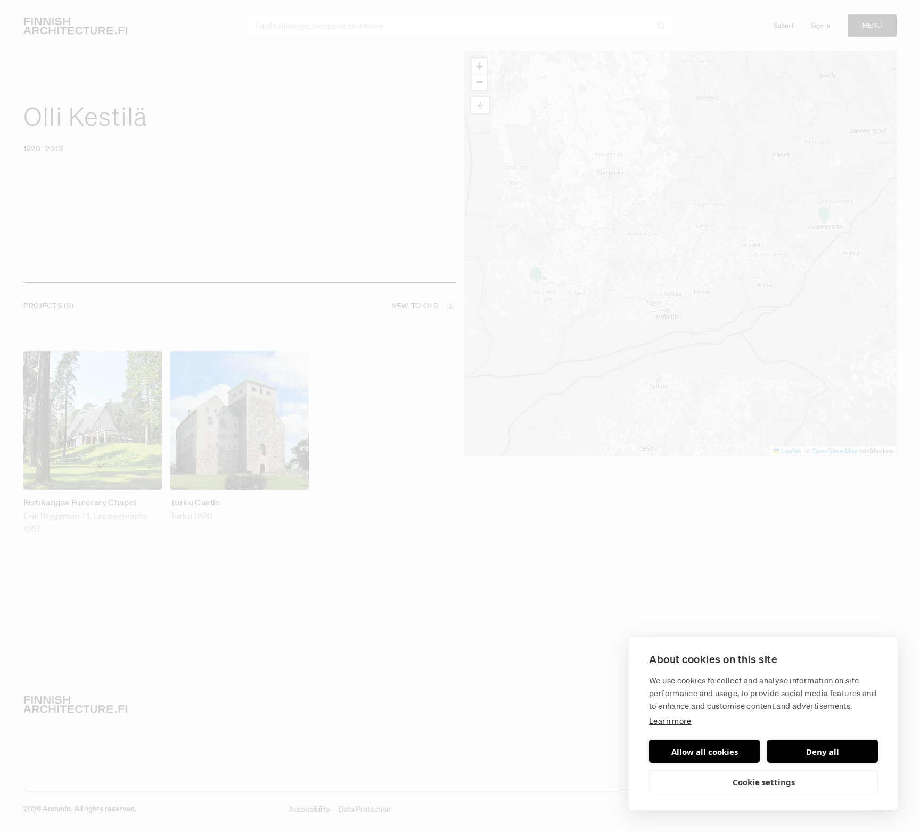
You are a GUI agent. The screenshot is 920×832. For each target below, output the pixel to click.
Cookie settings (764, 782)
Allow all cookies (704, 751)
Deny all (822, 751)
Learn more (670, 720)
